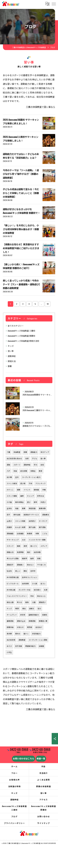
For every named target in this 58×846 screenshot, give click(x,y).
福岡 (18, 546)
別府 (27, 458)
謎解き (31, 608)
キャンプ (30, 496)
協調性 (44, 614)
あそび (9, 646)
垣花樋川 (37, 589)
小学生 (9, 652)
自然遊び (32, 521)
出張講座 (20, 533)
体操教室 (17, 452)
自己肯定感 (11, 640)
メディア (44, 546)
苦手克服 (18, 646)
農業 (23, 508)
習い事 (11, 350)
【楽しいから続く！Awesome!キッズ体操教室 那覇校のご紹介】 (21, 266)
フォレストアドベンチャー (17, 596)
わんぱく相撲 (20, 527)
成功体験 (23, 471)
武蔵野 (9, 527)
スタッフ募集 (12, 496)
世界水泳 (40, 496)
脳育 (32, 558)
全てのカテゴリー (16, 325)
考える (19, 602)
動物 (27, 602)
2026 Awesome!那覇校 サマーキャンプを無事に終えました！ (21, 121)
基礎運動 (10, 621)
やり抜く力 (41, 564)
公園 (33, 602)
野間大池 (12, 361)
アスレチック (40, 483)
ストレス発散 (20, 521)
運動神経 (12, 356)
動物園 (36, 489)
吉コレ (43, 583)
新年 (35, 502)
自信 (42, 464)
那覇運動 (32, 621)
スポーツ (17, 464)
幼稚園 (41, 646)
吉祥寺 (32, 571)
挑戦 (39, 558)
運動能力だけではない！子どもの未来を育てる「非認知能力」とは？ (21, 155)
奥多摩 (9, 633)
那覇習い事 (43, 621)
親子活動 (32, 527)
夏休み (17, 633)
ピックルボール (13, 583)
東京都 (29, 627)
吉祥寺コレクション (29, 577)
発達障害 (20, 552)
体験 (37, 533)
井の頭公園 (11, 589)
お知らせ (20, 627)
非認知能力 (36, 633)
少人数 (34, 583)
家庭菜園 (32, 508)
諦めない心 (41, 596)
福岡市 (24, 558)
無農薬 (29, 533)
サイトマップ (43, 823)
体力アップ (45, 452)
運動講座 (10, 533)
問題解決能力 (30, 646)
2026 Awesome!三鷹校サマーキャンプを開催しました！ (20, 138)
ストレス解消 (12, 483)
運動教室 (22, 640)
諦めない (30, 564)
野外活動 (17, 514)
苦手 (8, 514)
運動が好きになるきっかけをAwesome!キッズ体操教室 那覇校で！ (21, 211)
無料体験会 (19, 502)
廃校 (24, 608)
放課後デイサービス (31, 514)
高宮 (25, 546)
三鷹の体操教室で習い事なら (40, 106)
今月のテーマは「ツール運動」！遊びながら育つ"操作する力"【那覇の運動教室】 (21, 173)
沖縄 (44, 489)
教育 (40, 471)
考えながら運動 (13, 558)
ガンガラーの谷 (24, 589)
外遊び (43, 502)
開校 (25, 571)
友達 (45, 589)
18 (48, 303)
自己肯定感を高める (14, 458)
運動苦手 (10, 564)
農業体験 (42, 508)
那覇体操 (10, 627)
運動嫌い (20, 564)
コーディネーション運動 (38, 640)
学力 (35, 464)
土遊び (9, 521)
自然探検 (25, 583)
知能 (17, 508)
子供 (30, 483)
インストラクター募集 (37, 539)
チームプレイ (12, 614)
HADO (17, 608)
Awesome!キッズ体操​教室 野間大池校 (23, 340)
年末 (32, 596)
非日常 (22, 614)
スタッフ (10, 546)
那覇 (10, 366)
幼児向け (38, 627)
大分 (23, 539)
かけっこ (10, 489)
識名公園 (10, 602)
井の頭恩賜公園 (13, 577)
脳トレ (26, 633)
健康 (18, 489)
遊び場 (22, 483)
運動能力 (33, 452)
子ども (34, 458)
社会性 (9, 571)
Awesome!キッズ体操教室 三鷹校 (21, 330)
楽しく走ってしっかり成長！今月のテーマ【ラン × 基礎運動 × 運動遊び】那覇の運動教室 (21, 284)
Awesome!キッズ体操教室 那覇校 (21, 335)
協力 (39, 608)
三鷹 (8, 452)
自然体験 (37, 552)
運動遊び (42, 602)
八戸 (8, 471)
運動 (8, 464)
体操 (15, 471)
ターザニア (43, 521)
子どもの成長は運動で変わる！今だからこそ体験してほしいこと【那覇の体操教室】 (21, 192)
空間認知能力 (34, 614)
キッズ (11, 345)
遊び (28, 502)
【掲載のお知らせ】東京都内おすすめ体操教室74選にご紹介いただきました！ (21, 248)
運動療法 (45, 514)
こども (44, 533)
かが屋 (9, 502)
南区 (28, 552)
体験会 (32, 471)
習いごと (33, 546)
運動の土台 (21, 621)
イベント (27, 489)
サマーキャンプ (13, 539)
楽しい (17, 571)
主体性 (9, 508)
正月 (17, 477)
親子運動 (42, 527)
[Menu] (53, 4)
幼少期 (9, 477)
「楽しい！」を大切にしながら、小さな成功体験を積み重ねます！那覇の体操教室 (21, 229)
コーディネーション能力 (31, 477)
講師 (22, 496)
